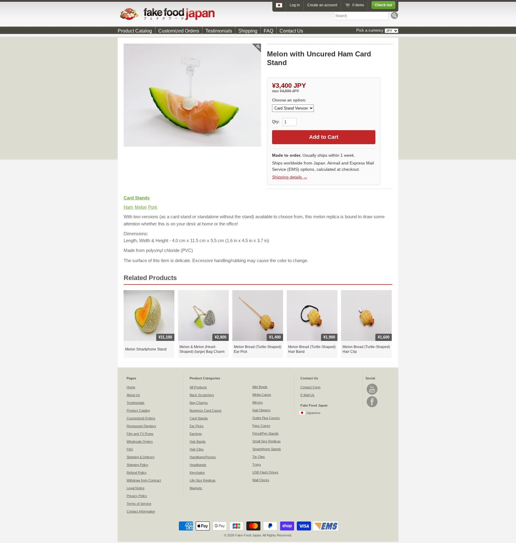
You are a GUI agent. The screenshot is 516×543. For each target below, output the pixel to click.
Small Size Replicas (266, 441)
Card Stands (137, 197)
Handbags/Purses (203, 457)
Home (131, 387)
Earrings (196, 434)
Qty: (276, 121)
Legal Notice (136, 488)
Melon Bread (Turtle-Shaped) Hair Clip (366, 349)
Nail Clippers (261, 410)
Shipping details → (289, 177)
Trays (256, 464)
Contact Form (310, 387)
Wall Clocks (260, 480)
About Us (133, 395)
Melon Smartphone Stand (146, 349)
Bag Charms (199, 402)
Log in (295, 5)
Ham (128, 207)
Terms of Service (139, 503)
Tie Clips (258, 457)
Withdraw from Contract (144, 480)
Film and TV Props (140, 434)
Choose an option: (289, 100)
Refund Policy (137, 472)
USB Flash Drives (265, 472)
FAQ (268, 30)
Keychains (197, 472)
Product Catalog (135, 30)
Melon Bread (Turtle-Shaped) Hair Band (312, 349)
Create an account (322, 5)
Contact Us (291, 30)
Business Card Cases (206, 410)
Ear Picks (197, 426)
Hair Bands (198, 441)
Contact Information (141, 511)
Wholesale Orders (140, 441)
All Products (198, 387)
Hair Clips (197, 449)
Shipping (247, 30)
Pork (152, 207)
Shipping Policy (137, 465)
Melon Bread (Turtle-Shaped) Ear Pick (257, 349)
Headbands (198, 465)
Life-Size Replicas (203, 480)
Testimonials (218, 30)
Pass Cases (261, 425)
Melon (141, 207)
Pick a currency (370, 30)
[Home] (258, 14)
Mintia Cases (261, 394)
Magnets (196, 488)
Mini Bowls (260, 387)
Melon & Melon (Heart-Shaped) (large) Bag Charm (202, 349)
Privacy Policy (137, 496)
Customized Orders (178, 30)
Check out (383, 5)
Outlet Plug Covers (266, 418)
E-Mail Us (307, 395)
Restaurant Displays (141, 426)
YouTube (372, 389)
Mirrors (257, 402)
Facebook (372, 401)
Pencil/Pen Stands (265, 433)
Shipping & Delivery (141, 457)
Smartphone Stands (266, 449)
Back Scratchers (202, 395)
